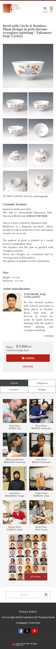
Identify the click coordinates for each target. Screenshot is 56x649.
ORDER (29, 358)
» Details (48, 335)
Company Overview (28, 622)
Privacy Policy (28, 611)
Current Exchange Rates (17, 350)
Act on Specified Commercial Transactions (28, 617)
